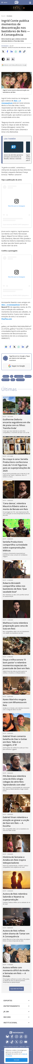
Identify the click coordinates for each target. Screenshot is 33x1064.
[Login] (30, 2)
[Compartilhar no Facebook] (7, 51)
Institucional (10, 1022)
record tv (6, 376)
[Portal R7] (16, 2)
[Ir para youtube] (26, 1042)
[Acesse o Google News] (20, 51)
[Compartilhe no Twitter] (3, 51)
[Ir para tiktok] (12, 1042)
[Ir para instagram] (16, 1037)
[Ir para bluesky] (7, 1037)
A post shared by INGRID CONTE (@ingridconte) (16, 224)
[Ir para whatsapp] (21, 1042)
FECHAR (16, 1060)
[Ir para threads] (26, 1037)
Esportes (8, 1000)
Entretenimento (12, 1006)
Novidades (9, 16)
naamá (13, 379)
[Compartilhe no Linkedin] (11, 51)
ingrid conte (5, 379)
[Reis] (16, 8)
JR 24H (6, 1011)
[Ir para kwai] (21, 1037)
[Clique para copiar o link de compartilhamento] (24, 51)
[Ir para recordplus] (7, 1042)
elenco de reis (20, 379)
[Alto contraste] (3, 59)
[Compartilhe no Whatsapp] (16, 51)
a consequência (19, 376)
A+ (8, 59)
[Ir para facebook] (12, 1037)
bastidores (28, 376)
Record (3, 16)
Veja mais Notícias (16, 989)
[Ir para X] (16, 1042)
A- (13, 59)
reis (12, 376)
